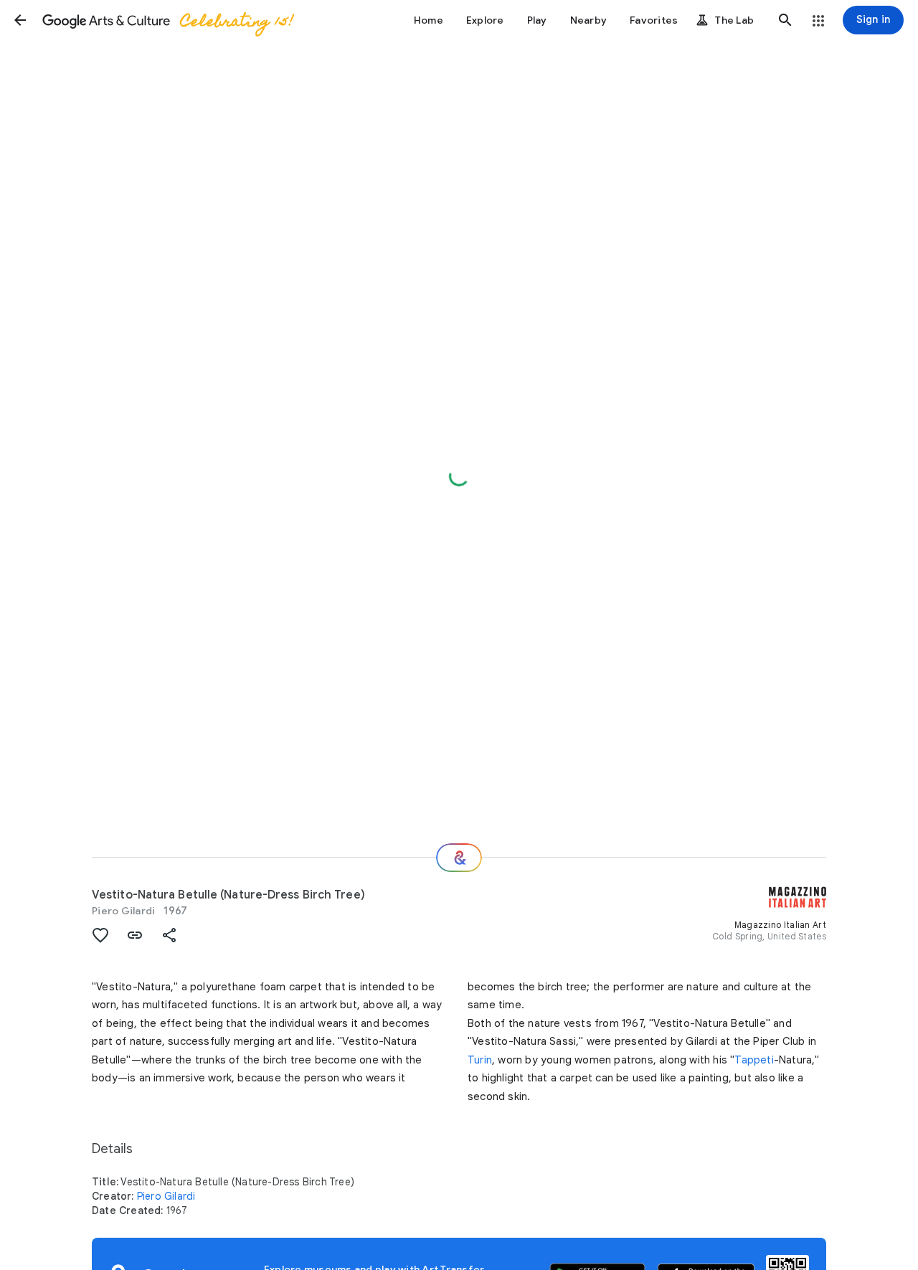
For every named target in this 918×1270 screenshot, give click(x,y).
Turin (480, 1059)
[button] (20, 20)
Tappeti (753, 1059)
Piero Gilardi (123, 910)
